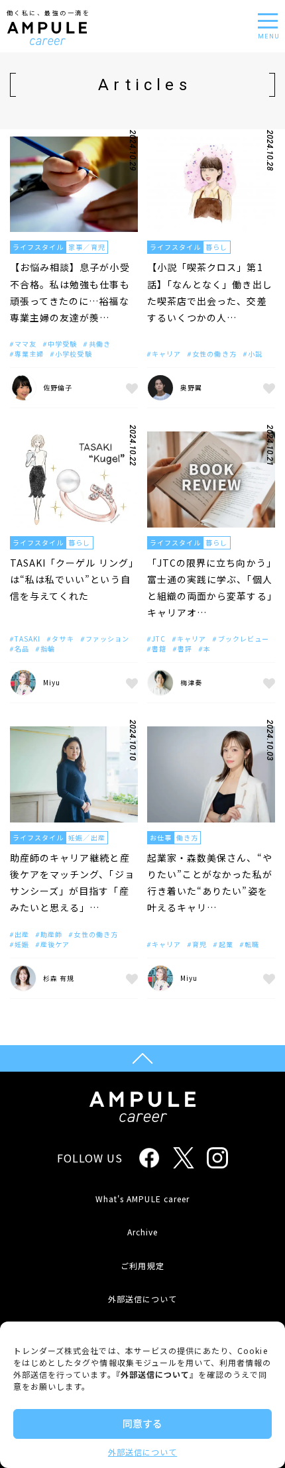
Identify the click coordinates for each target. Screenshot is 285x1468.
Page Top (142, 1058)
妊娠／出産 (86, 837)
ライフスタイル (38, 247)
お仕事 (161, 837)
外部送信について (142, 1451)
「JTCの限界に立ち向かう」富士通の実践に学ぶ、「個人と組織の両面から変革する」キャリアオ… (209, 588)
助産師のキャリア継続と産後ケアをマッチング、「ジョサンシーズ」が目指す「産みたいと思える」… (72, 883)
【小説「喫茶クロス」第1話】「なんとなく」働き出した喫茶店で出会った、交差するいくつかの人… (209, 292)
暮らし (216, 247)
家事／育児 (86, 247)
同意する (142, 1423)
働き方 (187, 837)
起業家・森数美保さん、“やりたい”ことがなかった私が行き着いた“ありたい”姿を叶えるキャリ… (209, 883)
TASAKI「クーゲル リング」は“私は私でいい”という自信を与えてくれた (72, 579)
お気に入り (130, 388)
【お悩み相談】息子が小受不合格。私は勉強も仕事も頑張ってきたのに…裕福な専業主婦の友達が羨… (70, 292)
